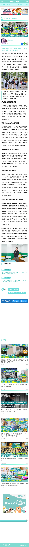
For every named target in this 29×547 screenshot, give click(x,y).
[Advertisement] (14, 321)
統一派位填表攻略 (13, 292)
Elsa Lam (10, 40)
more (27, 364)
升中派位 (16, 289)
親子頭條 (16, 301)
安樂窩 (26, 4)
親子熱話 (3, 4)
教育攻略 (14, 4)
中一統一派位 (22, 292)
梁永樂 (10, 289)
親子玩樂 (20, 4)
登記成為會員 (23, 545)
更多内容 (3, 340)
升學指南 (14, 18)
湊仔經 (8, 4)
